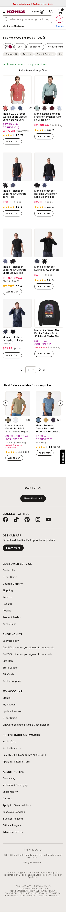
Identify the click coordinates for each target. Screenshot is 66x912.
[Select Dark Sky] (38, 420)
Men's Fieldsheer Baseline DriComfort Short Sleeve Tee (14, 269)
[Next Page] (40, 369)
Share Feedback (33, 498)
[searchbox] (27, 19)
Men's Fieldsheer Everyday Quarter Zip (46, 268)
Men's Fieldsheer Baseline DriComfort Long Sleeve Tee (45, 193)
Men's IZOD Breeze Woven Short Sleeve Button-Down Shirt (15, 116)
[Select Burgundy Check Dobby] (52, 108)
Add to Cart (12, 141)
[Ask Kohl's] (59, 19)
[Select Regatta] (13, 108)
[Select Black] (5, 185)
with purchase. (33, 4)
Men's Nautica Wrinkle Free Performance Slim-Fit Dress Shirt (48, 116)
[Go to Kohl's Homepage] (16, 11)
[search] (7, 19)
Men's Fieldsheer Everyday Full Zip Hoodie (13, 340)
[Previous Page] (21, 369)
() (22, 135)
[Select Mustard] (46, 420)
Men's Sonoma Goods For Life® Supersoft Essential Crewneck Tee (47, 428)
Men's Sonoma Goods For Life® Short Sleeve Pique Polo (16, 428)
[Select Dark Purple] (53, 420)
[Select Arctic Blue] (13, 185)
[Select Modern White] (15, 420)
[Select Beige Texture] (8, 420)
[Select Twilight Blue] (20, 108)
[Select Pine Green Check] (37, 108)
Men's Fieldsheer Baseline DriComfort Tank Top (14, 193)
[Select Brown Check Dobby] (44, 108)
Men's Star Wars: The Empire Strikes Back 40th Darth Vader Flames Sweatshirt (48, 333)
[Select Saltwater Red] (5, 108)
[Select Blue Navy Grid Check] (59, 108)
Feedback (62, 457)
